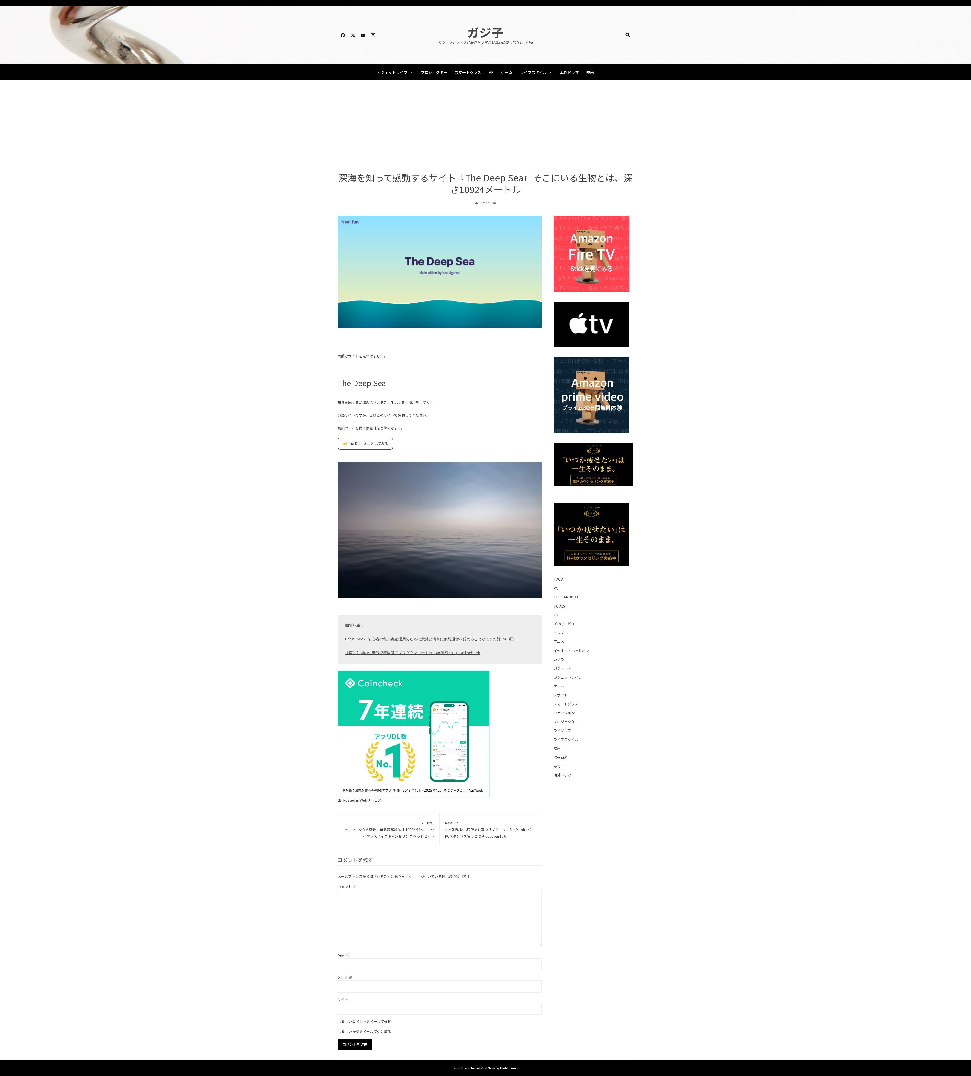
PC (556, 588)
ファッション (564, 712)
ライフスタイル (533, 72)
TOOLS (559, 606)
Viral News (488, 1068)
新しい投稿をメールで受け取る (366, 1031)
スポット (561, 694)
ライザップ (562, 730)
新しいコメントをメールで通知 (366, 1021)
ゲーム (507, 72)
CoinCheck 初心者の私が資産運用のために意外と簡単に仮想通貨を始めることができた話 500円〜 (431, 639)
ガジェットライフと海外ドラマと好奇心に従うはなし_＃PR (485, 42)
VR (491, 72)
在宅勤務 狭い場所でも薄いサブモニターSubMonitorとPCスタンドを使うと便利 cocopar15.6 (489, 829)
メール (345, 977)
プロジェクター (434, 72)
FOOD (558, 579)
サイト (343, 999)
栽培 (557, 766)
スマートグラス (468, 72)
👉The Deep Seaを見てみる (365, 443)
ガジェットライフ (392, 72)
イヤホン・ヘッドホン (571, 650)
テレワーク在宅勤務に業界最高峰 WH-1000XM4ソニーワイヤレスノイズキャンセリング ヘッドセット (389, 829)
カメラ (559, 659)
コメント (347, 886)
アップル (561, 632)
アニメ (559, 641)
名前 (343, 955)
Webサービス (370, 800)
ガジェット (562, 668)
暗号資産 (561, 757)
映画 (590, 72)
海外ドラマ (569, 72)
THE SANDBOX (566, 596)
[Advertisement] (485, 126)
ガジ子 (485, 32)
